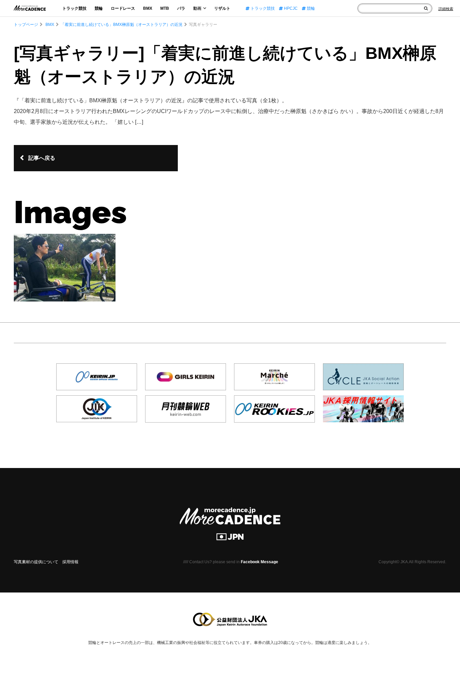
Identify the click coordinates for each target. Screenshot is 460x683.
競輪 (99, 8)
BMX (147, 8)
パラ (181, 8)
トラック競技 (74, 8)
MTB (164, 8)
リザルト (222, 8)
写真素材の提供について (36, 562)
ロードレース (123, 8)
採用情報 (70, 562)
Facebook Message (259, 562)
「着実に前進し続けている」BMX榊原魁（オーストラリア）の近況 (122, 24)
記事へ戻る (41, 158)
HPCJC (290, 8)
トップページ (26, 24)
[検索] (426, 8)
